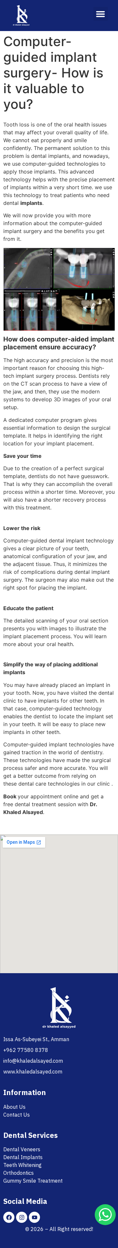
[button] (100, 14)
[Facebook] (8, 1217)
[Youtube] (34, 1217)
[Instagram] (21, 1217)
